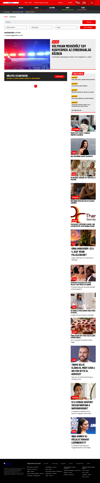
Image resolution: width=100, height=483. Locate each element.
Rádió (88, 463)
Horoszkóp (7, 12)
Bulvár (71, 463)
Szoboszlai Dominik (17, 12)
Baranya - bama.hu (32, 469)
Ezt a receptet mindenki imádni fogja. (81, 341)
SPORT (67, 8)
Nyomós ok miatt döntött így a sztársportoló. (82, 378)
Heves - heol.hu (49, 475)
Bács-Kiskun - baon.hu (32, 467)
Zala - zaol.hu (85, 476)
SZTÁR (36, 8)
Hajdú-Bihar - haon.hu (51, 473)
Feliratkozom (59, 76)
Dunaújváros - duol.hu (51, 467)
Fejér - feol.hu (49, 469)
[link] (75, 129)
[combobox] (14, 27)
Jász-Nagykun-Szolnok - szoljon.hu (70, 468)
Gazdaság (55, 463)
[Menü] (92, 2)
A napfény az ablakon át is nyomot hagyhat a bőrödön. (81, 412)
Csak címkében (88, 27)
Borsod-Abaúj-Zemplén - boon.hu (35, 473)
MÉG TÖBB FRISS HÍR (76, 110)
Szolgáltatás (80, 463)
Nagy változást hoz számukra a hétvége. (82, 259)
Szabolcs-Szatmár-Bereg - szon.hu (88, 468)
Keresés (70, 2)
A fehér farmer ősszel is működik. (82, 315)
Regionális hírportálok (34, 463)
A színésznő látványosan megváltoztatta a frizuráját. (81, 447)
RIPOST (6, 17)
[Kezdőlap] (11, 2)
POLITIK (21, 8)
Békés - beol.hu (31, 471)
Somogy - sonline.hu (69, 474)
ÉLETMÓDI (52, 8)
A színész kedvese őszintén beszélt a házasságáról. (83, 288)
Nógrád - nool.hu (68, 472)
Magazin (63, 463)
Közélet (46, 463)
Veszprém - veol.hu (86, 474)
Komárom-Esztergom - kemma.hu (72, 470)
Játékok (60, 2)
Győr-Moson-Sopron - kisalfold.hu (54, 471)
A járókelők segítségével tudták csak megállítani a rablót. (72, 57)
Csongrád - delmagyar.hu (33, 475)
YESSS (83, 8)
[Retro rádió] (77, 3)
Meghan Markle (30, 12)
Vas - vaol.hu (85, 472)
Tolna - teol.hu (85, 470)
